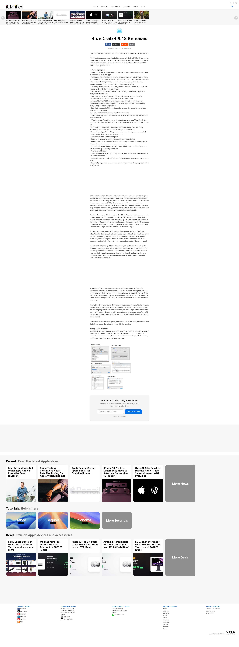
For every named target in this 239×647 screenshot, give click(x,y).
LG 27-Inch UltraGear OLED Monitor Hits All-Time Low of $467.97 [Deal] (148, 545)
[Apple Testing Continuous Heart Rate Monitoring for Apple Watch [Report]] (29, 18)
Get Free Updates (133, 412)
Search (165, 629)
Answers (166, 620)
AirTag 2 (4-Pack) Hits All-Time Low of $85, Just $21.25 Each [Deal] (116, 544)
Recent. (11, 461)
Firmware (166, 622)
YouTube (23, 619)
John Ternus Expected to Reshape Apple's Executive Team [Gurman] (45, 22)
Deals (165, 618)
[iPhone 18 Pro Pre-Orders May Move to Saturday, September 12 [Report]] (13, 18)
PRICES (135, 7)
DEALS (143, 7)
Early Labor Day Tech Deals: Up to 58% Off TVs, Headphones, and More (77, 22)
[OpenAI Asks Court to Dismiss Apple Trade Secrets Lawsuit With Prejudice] (93, 18)
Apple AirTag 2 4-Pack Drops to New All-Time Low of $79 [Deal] (85, 544)
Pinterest (23, 614)
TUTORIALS (104, 7)
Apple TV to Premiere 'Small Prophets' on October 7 (140, 22)
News (165, 609)
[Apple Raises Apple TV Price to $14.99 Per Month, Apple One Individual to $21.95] (109, 18)
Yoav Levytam (128, 48)
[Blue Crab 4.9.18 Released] (113, 367)
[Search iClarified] (232, 6)
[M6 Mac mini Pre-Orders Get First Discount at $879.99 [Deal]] (125, 18)
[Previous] (3, 18)
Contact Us (209, 613)
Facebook (23, 609)
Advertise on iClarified (213, 609)
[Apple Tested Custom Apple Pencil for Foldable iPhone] (61, 18)
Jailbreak (166, 624)
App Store (67, 616)
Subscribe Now (119, 615)
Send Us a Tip (210, 611)
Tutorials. (13, 508)
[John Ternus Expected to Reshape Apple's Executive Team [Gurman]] (45, 18)
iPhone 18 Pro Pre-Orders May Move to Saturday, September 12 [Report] (13, 22)
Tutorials (166, 611)
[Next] (236, 18)
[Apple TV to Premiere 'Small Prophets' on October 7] (141, 18)
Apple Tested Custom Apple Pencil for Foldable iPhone (61, 22)
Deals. (10, 535)
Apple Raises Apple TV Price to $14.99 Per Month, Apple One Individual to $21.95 (109, 23)
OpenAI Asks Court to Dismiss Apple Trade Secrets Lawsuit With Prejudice (92, 23)
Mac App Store (68, 619)
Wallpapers (166, 613)
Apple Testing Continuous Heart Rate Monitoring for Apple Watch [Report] (29, 22)
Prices (165, 615)
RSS (21, 622)
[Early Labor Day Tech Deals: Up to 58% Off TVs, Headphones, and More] (77, 18)
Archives (166, 627)
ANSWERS (127, 7)
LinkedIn (23, 616)
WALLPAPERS (116, 7)
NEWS (96, 7)
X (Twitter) (23, 611)
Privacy (233, 634)
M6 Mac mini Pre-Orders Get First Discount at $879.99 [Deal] (125, 22)
